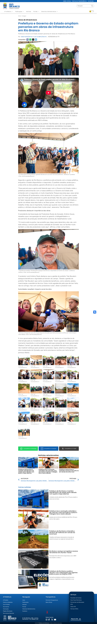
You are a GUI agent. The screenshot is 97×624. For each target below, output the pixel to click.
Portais (35, 11)
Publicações (18, 11)
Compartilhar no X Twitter (70, 448)
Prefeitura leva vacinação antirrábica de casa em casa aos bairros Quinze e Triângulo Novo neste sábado (48, 471)
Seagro (24, 16)
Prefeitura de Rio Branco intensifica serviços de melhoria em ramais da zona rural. (69, 471)
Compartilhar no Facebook (50, 448)
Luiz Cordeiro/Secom (40, 37)
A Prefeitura (7, 11)
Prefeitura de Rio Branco (44, 623)
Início (19, 16)
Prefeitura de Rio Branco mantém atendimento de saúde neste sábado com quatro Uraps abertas (26, 471)
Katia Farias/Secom (27, 37)
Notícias (28, 11)
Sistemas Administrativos (48, 11)
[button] (28, 40)
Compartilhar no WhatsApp (29, 448)
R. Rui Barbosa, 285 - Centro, (30, 618)
